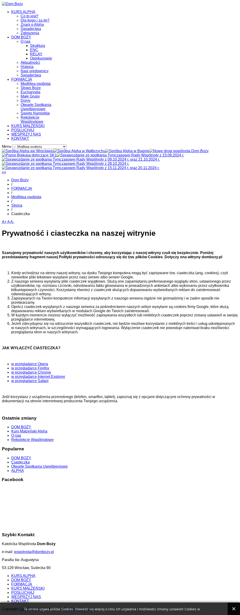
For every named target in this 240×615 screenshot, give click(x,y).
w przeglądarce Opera (29, 364)
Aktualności (30, 63)
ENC (34, 50)
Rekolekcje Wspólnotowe (32, 119)
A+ (4, 222)
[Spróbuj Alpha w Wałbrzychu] (79, 151)
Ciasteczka (20, 462)
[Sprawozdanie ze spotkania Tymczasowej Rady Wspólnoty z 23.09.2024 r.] (120, 155)
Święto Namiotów (35, 113)
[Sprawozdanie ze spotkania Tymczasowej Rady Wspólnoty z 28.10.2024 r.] (65, 164)
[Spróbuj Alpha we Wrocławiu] (28, 151)
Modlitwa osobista (36, 84)
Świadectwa (31, 29)
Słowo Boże (31, 88)
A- (12, 222)
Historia (27, 67)
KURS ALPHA (23, 12)
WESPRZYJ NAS (26, 134)
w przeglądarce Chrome (31, 372)
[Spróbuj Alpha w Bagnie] (127, 151)
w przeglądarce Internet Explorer (38, 377)
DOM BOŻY (21, 37)
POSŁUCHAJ (22, 130)
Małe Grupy (30, 96)
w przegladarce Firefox (30, 368)
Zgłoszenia (30, 33)
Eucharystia (30, 92)
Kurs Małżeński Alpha (29, 431)
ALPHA (17, 471)
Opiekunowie (41, 58)
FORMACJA (21, 79)
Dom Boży (20, 180)
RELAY (36, 54)
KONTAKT (20, 138)
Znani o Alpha (32, 25)
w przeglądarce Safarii (30, 381)
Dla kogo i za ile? (35, 20)
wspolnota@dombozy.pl (34, 552)
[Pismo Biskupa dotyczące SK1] (29, 155)
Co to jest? (29, 16)
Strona (16, 205)
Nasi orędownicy (35, 71)
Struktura (37, 46)
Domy (25, 100)
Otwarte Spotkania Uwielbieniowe (36, 107)
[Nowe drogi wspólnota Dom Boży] (179, 151)
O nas (25, 41)
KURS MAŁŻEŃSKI (28, 126)
